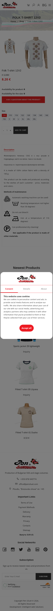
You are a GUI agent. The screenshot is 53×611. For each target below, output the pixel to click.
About (44, 288)
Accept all (27, 328)
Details (26, 288)
